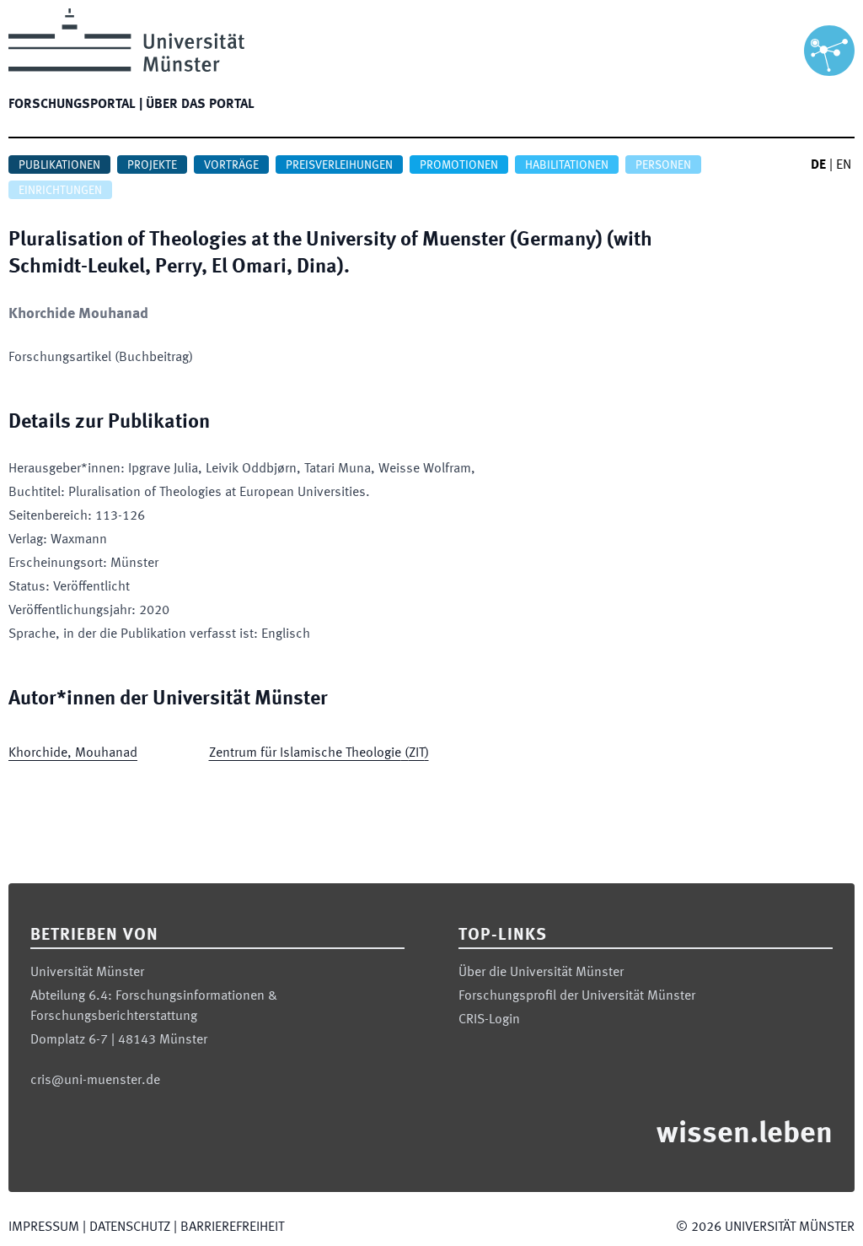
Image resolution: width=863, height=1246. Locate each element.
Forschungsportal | (75, 104)
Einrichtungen (60, 191)
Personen (663, 165)
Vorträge (231, 165)
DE (818, 165)
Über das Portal (200, 104)
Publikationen (59, 165)
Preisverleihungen (339, 165)
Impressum (43, 1227)
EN (843, 165)
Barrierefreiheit (232, 1227)
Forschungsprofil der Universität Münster (576, 996)
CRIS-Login (489, 1020)
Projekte (152, 165)
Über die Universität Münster (541, 972)
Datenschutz (129, 1227)
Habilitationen (566, 165)
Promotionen (459, 165)
